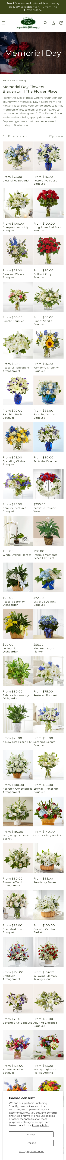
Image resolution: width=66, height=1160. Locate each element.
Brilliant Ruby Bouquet (42, 276)
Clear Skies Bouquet (16, 180)
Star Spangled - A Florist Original (45, 1071)
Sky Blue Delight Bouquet (44, 603)
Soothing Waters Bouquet (44, 416)
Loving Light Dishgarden (11, 650)
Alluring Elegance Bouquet (45, 1024)
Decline (31, 1142)
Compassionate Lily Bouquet (16, 229)
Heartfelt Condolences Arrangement (17, 790)
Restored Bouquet (45, 695)
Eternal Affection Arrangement (14, 884)
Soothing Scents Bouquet (44, 743)
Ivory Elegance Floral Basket (17, 837)
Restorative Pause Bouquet (45, 182)
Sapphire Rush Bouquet (12, 416)
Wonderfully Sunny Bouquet (46, 369)
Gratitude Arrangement (11, 977)
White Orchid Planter (17, 554)
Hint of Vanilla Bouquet (42, 322)
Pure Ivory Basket (45, 882)
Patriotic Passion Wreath (44, 509)
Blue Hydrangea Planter (44, 650)
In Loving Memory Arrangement (45, 977)
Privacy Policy (40, 1125)
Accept (31, 1134)
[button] (45, 23)
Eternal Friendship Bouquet (45, 790)
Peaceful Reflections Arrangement (16, 369)
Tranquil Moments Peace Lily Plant (45, 556)
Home (6, 80)
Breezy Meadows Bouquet (14, 1071)
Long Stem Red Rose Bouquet (47, 229)
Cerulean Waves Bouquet (13, 276)
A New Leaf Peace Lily (17, 741)
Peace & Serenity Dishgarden (14, 603)
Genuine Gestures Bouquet (14, 509)
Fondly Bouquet (13, 321)
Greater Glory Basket (47, 835)
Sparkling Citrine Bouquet (14, 463)
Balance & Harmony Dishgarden (16, 697)
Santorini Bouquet (45, 461)
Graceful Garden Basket (44, 931)
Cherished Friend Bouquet (14, 931)
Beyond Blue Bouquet (17, 1022)
